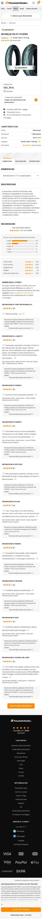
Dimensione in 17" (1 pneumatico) (17, 175)
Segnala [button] (6, 326)
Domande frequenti (21, 844)
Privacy (21, 772)
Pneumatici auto (21, 788)
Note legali (21, 761)
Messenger (21, 836)
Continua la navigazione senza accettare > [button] (27, 880)
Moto (16, 9)
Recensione (34, 161)
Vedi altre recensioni (21, 706)
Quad (22, 9)
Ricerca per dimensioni (22, 16)
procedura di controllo (22, 293)
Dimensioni (7, 161)
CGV (21, 764)
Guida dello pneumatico (21, 749)
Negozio (21, 803)
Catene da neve (31, 9)
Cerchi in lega (21, 796)
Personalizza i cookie (21, 915)
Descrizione (20, 161)
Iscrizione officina (21, 757)
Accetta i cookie (21, 909)
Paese (21, 768)
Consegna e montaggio (21, 814)
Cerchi (9, 9)
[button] (21, 241)
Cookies (21, 776)
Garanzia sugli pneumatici (21, 745)
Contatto (21, 840)
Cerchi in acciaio (21, 792)
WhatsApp (20, 831)
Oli (21, 807)
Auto (3, 9)
